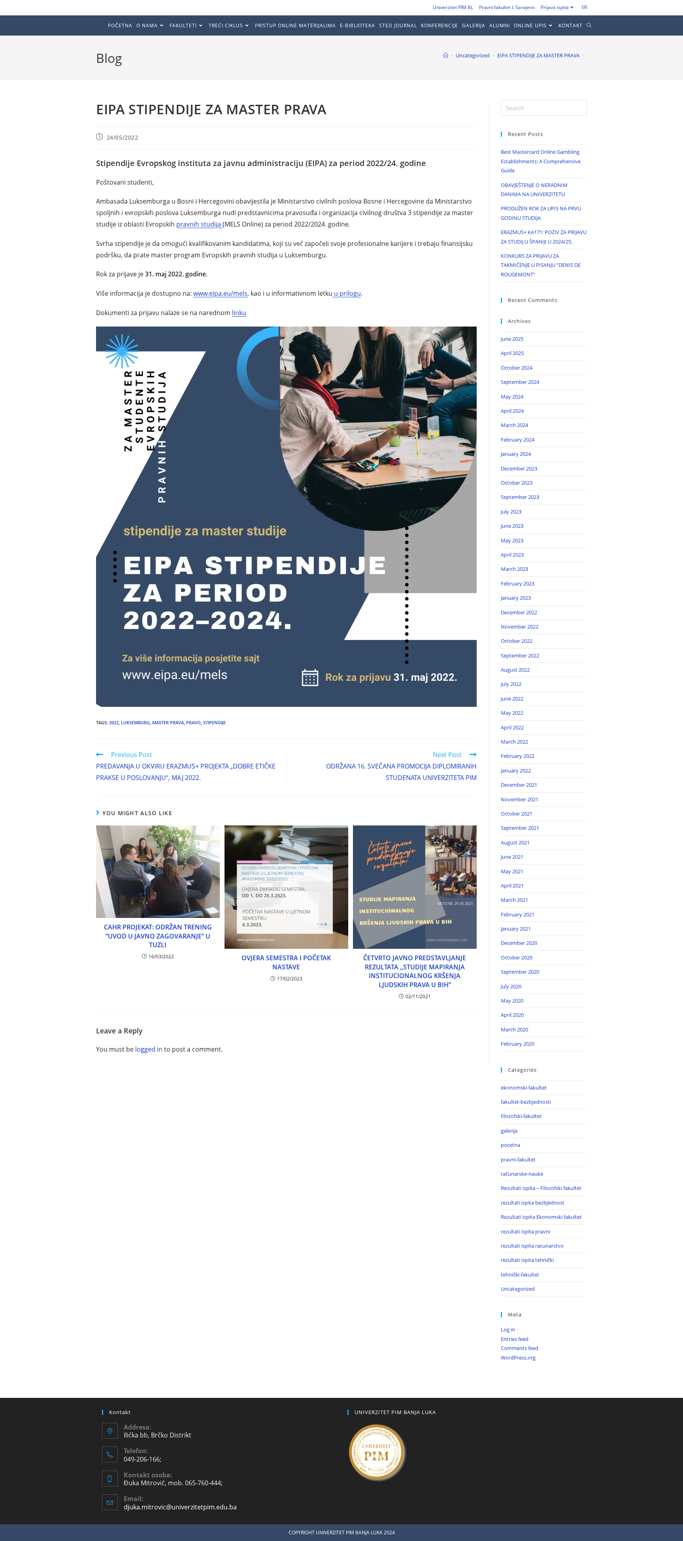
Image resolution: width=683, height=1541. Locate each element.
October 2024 (516, 367)
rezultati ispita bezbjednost (532, 1202)
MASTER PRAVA (168, 722)
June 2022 (512, 698)
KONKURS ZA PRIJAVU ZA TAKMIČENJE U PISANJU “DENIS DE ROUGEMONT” (541, 265)
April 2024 (512, 410)
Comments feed (519, 1348)
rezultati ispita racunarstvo (532, 1245)
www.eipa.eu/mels (220, 293)
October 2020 (516, 957)
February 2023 (517, 583)
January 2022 (516, 770)
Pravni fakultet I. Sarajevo (507, 7)
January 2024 (516, 453)
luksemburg (135, 722)
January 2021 (516, 928)
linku (239, 312)
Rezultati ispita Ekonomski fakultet (541, 1216)
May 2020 (512, 1000)
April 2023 (512, 554)
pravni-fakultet (518, 1159)
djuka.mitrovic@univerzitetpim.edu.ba (180, 1507)
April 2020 (512, 1014)
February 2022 (517, 755)
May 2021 (512, 871)
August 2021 (515, 842)
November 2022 (519, 626)
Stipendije (214, 722)
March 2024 (514, 425)
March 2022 (514, 741)
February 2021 (517, 914)
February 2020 (517, 1043)
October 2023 (516, 482)
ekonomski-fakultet (524, 1087)
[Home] (445, 55)
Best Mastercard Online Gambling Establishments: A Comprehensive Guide (541, 161)
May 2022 (512, 712)
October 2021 (516, 813)
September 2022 (520, 655)
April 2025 (512, 353)
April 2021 (512, 885)
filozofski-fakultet (521, 1116)
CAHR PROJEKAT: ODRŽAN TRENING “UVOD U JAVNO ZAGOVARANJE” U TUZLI (158, 936)
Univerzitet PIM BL (453, 7)
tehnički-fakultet (520, 1274)
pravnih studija (199, 224)
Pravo (193, 722)
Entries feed (514, 1339)
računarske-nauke (522, 1173)
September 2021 (520, 827)
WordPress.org (518, 1357)
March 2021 (514, 899)
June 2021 (512, 856)
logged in (148, 1049)
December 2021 (519, 784)
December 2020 (519, 942)
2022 (114, 722)
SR (584, 7)
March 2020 (514, 1029)
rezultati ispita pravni (525, 1231)
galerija (509, 1130)
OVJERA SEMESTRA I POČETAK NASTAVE (286, 962)
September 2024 (520, 381)
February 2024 (517, 439)
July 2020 (511, 986)
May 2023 (512, 540)
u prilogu (346, 293)
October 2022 (516, 640)
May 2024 (512, 396)
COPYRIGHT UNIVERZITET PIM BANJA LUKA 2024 (342, 1532)
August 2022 (515, 669)
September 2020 (520, 971)
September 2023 (520, 496)
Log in (508, 1329)
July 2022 (511, 683)
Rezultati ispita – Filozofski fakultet (541, 1188)
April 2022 (512, 727)
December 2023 (519, 468)
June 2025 (512, 338)
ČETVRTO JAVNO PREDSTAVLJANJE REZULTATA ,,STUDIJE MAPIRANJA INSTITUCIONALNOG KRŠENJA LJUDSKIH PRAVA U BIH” (414, 971)
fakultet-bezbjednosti (526, 1101)
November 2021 (519, 799)
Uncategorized (518, 1288)
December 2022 (519, 612)
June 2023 (512, 525)
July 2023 (511, 511)
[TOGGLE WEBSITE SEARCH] (591, 25)
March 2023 (514, 568)
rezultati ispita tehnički (527, 1259)
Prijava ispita (555, 7)
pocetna (510, 1144)
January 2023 (516, 597)
